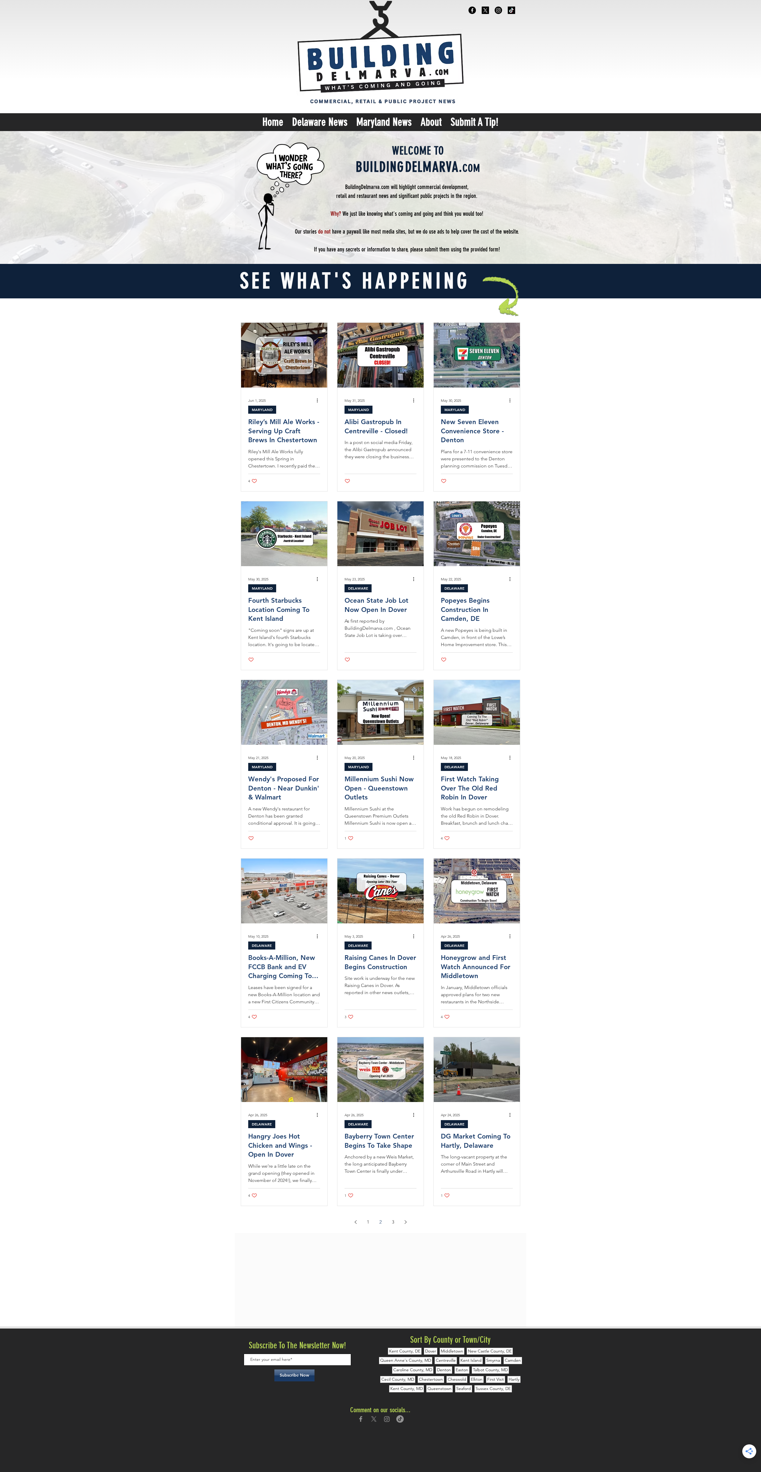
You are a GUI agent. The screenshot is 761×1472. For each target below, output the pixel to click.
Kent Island (471, 1360)
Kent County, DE (404, 1351)
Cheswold (457, 1379)
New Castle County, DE (490, 1351)
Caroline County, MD (412, 1369)
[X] (485, 10)
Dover (430, 1351)
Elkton (476, 1379)
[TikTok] (511, 10)
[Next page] (405, 1222)
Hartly (514, 1379)
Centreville (446, 1360)
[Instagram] (498, 10)
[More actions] (319, 400)
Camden (513, 1360)
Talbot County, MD (490, 1369)
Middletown (452, 1351)
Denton (444, 1369)
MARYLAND (262, 409)
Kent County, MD (406, 1388)
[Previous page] (355, 1222)
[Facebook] (472, 10)
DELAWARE (358, 588)
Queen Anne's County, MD (405, 1360)
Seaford (463, 1388)
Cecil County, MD (397, 1379)
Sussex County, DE (493, 1388)
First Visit (495, 1379)
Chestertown (431, 1379)
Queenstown (439, 1388)
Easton (462, 1369)
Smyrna (493, 1360)
